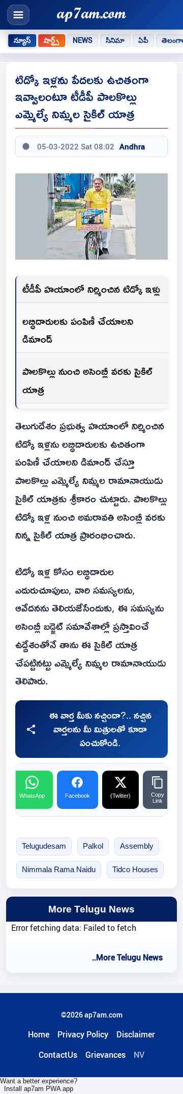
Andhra (132, 146)
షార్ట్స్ (51, 40)
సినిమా (115, 40)
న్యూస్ (22, 40)
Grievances (105, 1054)
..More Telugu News (127, 957)
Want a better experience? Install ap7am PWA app (38, 1084)
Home (38, 1034)
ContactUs (58, 1054)
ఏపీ (143, 40)
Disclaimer (135, 1034)
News (83, 40)
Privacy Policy (82, 1034)
